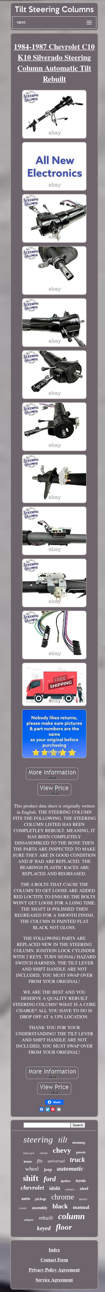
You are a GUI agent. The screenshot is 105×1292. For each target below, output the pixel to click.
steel (84, 1188)
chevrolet (32, 1187)
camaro (70, 1189)
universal (56, 1161)
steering (38, 1140)
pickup (40, 1199)
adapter (29, 1219)
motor (83, 1199)
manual (81, 1207)
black (60, 1206)
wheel (32, 1169)
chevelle (44, 1153)
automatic (70, 1168)
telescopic (29, 1153)
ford (50, 1179)
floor (64, 1226)
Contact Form (54, 1259)
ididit (54, 1188)
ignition (66, 1181)
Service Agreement (54, 1279)
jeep (48, 1169)
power (81, 1152)
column (71, 1216)
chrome (62, 1196)
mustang (78, 1143)
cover (23, 1208)
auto (25, 1198)
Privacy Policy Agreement (54, 1269)
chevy (62, 1150)
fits (40, 1160)
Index (54, 1249)
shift (30, 1178)
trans (28, 1161)
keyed (44, 1228)
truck (77, 1159)
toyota (81, 1180)
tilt (62, 1139)
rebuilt (46, 1218)
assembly (39, 1208)
